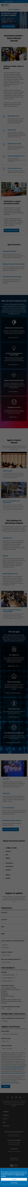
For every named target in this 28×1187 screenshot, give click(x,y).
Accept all (14, 1179)
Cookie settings (14, 1182)
